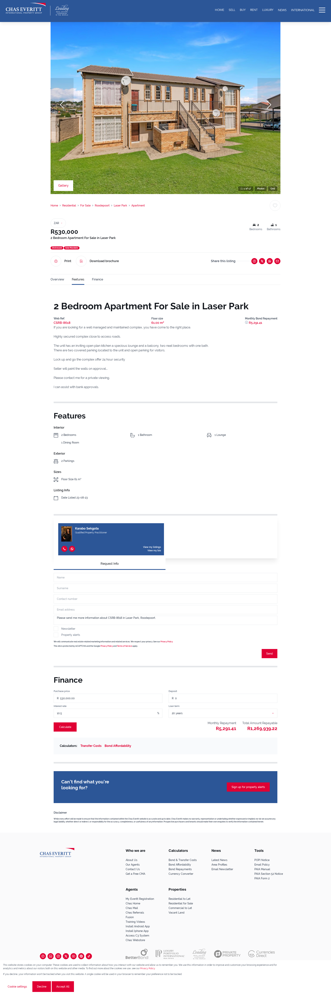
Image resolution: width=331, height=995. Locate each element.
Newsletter (68, 628)
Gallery (63, 185)
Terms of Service (124, 646)
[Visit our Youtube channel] (73, 956)
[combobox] (227, 713)
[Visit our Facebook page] (43, 956)
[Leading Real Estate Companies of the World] (62, 10)
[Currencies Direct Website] (261, 953)
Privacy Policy (167, 642)
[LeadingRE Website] (199, 954)
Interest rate (60, 706)
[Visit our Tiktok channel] (89, 956)
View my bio (154, 550)
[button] (62, 105)
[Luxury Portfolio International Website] (170, 954)
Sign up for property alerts (248, 787)
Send (269, 653)
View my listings (152, 547)
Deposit (173, 691)
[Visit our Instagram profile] (58, 956)
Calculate (65, 727)
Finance (97, 279)
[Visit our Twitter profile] (66, 956)
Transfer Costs (91, 746)
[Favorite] (275, 205)
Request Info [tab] (110, 563)
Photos (260, 188)
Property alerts (70, 634)
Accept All (62, 986)
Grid (272, 188)
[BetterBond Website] (137, 954)
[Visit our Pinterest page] (81, 956)
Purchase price (62, 691)
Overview (57, 279)
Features (78, 279)
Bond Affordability (118, 746)
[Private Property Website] (227, 954)
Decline (41, 986)
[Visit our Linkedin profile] (51, 956)
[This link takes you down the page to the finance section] (247, 323)
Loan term (174, 706)
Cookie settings (17, 986)
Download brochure (104, 261)
